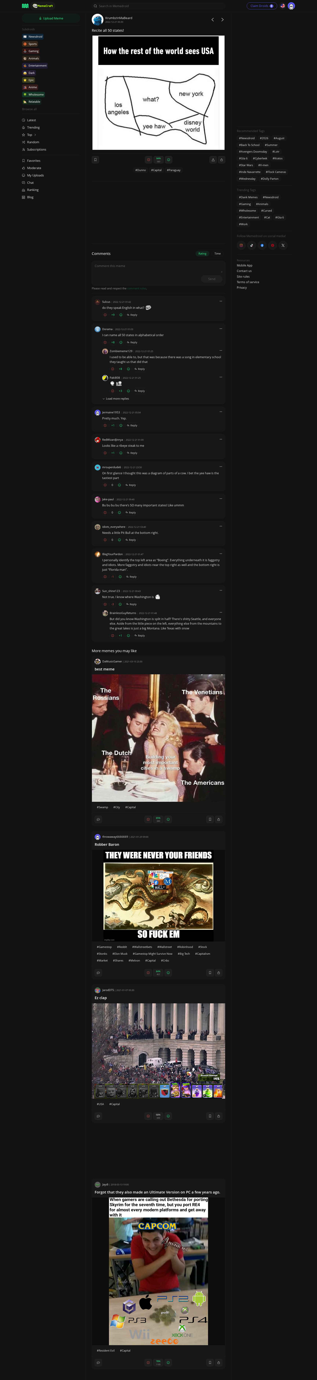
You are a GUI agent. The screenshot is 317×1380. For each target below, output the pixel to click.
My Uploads (35, 175)
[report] (213, 159)
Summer (272, 145)
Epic (28, 80)
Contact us (244, 271)
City (117, 807)
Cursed (267, 210)
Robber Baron (107, 844)
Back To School (250, 145)
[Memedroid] (25, 6)
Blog (30, 197)
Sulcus (106, 302)
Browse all (29, 109)
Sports (30, 44)
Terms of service (248, 282)
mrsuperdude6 (111, 467)
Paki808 (115, 377)
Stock (203, 947)
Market (103, 960)
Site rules (243, 277)
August (280, 138)
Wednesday (248, 178)
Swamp (103, 807)
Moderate (34, 168)
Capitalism (203, 953)
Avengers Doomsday (254, 151)
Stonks (103, 953)
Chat (30, 182)
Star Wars (247, 165)
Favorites (33, 160)
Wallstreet (165, 947)
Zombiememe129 (121, 351)
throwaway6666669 (115, 836)
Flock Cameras (277, 172)
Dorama (107, 329)
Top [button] (30, 135)
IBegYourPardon (112, 554)
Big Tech (185, 953)
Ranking (33, 190)
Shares (119, 960)
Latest (31, 120)
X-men (264, 165)
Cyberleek (261, 158)
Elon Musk (120, 953)
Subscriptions (36, 149)
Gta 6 (244, 158)
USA (101, 1104)
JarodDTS (108, 990)
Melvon (135, 960)
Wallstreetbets (143, 947)
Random (33, 142)
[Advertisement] (264, 69)
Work (244, 224)
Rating (202, 253)
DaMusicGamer (112, 661)
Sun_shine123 (111, 591)
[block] (221, 159)
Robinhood (186, 947)
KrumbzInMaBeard (118, 18)
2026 (265, 138)
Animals (31, 58)
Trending (33, 127)
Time (217, 253)
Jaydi (105, 1184)
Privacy (242, 288)
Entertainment (35, 65)
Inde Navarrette (250, 172)
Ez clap (101, 997)
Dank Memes (249, 197)
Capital (157, 170)
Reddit (123, 947)
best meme (105, 669)
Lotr (276, 151)
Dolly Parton (270, 178)
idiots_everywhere (113, 527)
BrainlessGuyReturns (123, 613)
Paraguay (175, 170)
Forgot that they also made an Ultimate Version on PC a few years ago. (157, 1192)
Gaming (31, 51)
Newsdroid (32, 36)
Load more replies (117, 398)
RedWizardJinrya (112, 439)
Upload (52, 18)
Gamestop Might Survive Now (153, 953)
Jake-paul (107, 499)
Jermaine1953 (111, 412)
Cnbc (166, 960)
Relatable (31, 101)
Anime (30, 87)
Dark (29, 73)
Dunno (141, 170)
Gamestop (105, 947)
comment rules (136, 288)
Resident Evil (107, 1350)
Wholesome (33, 94)
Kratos (278, 158)
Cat (268, 217)
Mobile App (244, 265)
